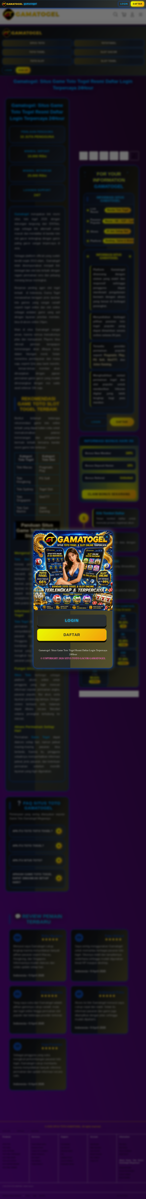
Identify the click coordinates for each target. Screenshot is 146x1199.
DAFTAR (137, 4)
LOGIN (124, 4)
